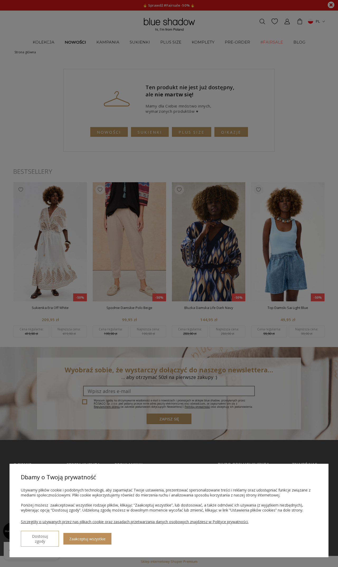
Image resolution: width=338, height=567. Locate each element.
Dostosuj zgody (40, 539)
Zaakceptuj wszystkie (87, 538)
